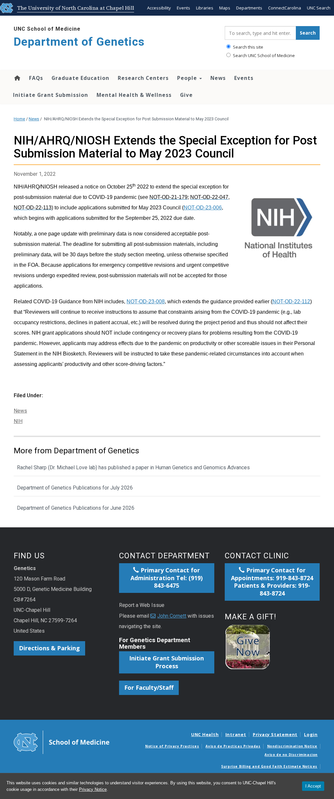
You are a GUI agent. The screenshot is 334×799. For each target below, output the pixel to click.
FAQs (36, 78)
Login (311, 734)
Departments (249, 8)
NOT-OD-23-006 (203, 207)
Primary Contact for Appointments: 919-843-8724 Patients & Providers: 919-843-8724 (272, 581)
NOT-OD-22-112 (291, 301)
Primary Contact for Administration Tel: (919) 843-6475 (166, 578)
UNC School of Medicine (47, 29)
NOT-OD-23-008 (146, 301)
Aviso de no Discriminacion (291, 754)
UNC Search (318, 8)
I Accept (313, 786)
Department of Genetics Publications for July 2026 (75, 488)
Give (186, 94)
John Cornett (171, 616)
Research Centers (143, 78)
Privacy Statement (275, 734)
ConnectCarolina (284, 8)
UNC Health (205, 734)
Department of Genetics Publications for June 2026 (75, 508)
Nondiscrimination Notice (292, 746)
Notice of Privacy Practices (172, 746)
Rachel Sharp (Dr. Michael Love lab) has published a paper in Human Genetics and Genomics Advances (133, 467)
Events (183, 8)
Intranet (235, 734)
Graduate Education (80, 78)
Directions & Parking (49, 648)
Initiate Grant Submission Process (166, 662)
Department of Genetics (79, 42)
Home (17, 78)
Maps (224, 8)
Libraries (204, 8)
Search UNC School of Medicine (263, 55)
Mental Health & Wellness (134, 94)
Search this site (247, 47)
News (218, 78)
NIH (18, 421)
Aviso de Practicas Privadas (232, 746)
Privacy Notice (93, 789)
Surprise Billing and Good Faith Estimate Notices (269, 766)
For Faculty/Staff (149, 687)
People (188, 78)
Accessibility (159, 8)
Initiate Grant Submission (50, 94)
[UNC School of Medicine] (61, 742)
